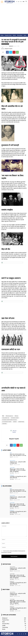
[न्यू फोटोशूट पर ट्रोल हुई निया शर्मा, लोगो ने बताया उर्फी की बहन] (5, 477)
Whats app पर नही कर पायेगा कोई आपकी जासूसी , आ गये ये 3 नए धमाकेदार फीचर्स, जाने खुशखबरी (18, 470)
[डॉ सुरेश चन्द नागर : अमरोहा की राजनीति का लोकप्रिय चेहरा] (5, 463)
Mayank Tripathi (8, 48)
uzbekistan (4, 423)
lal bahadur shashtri (15, 417)
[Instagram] (18, 2)
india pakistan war (5, 417)
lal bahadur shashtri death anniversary (9, 419)
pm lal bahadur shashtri (6, 421)
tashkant (14, 421)
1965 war (16, 415)
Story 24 (11, 456)
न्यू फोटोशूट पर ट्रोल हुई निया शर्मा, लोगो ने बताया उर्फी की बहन (18, 608)
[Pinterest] (14, 52)
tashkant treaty (21, 421)
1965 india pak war (9, 415)
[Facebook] (17, 2)
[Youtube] (24, 2)
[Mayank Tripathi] (2, 49)
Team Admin (12, 473)
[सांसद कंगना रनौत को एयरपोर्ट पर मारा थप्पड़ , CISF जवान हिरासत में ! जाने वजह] (5, 455)
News (11, 452)
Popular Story (5, 43)
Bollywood (12, 510)
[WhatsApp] (22, 2)
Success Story (12, 460)
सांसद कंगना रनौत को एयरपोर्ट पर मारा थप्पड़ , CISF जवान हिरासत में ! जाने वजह (18, 455)
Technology (12, 467)
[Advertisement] (14, 18)
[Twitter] (20, 2)
